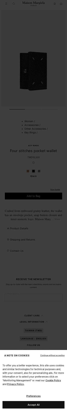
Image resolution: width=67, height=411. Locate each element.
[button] (52, 355)
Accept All (34, 404)
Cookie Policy (53, 380)
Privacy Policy (15, 384)
